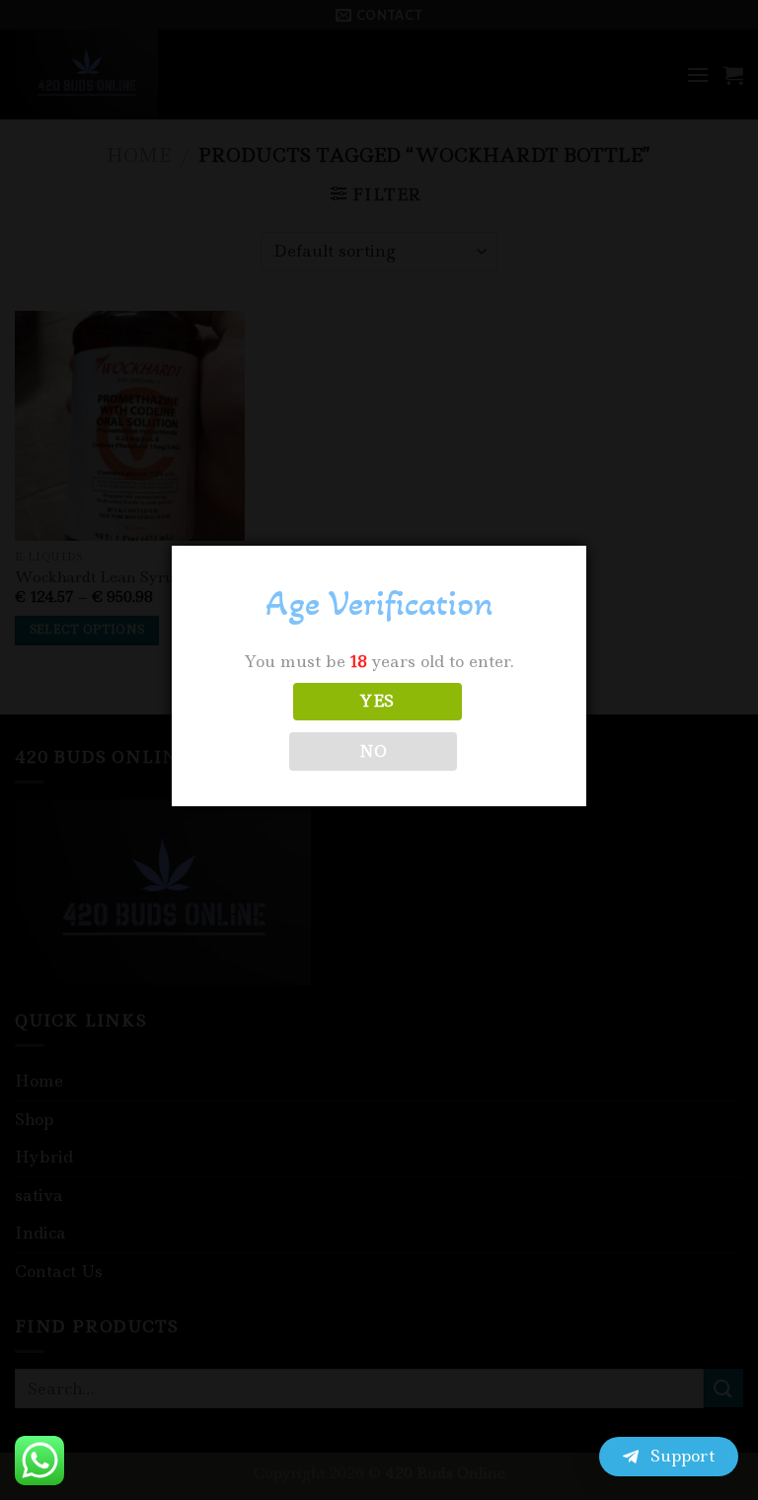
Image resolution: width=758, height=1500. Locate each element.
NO (373, 751)
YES (377, 701)
